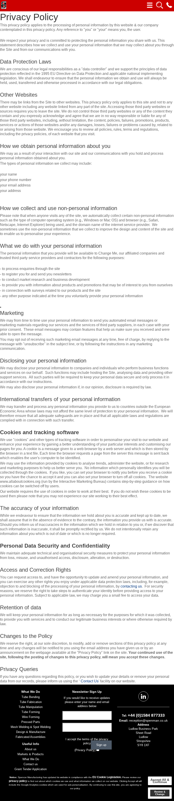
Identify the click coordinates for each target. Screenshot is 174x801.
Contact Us (90, 681)
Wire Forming (30, 717)
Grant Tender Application (30, 769)
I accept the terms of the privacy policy (86, 741)
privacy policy (18, 781)
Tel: (124, 715)
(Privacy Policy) (85, 750)
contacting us (131, 586)
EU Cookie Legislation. (106, 777)
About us (30, 749)
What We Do (30, 759)
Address (143, 724)
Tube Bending (31, 697)
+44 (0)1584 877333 (146, 715)
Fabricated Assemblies (31, 737)
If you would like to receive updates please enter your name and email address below (87, 702)
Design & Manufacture (30, 732)
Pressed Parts (30, 722)
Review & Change (159, 793)
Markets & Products (30, 754)
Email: (123, 720)
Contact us (31, 764)
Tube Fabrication (31, 702)
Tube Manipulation (31, 707)
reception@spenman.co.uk (148, 720)
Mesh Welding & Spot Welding (31, 727)
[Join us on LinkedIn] (143, 696)
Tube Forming (31, 712)
